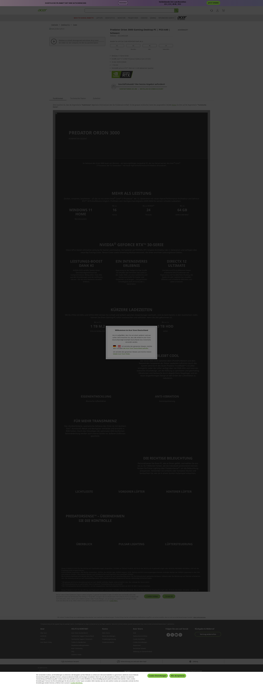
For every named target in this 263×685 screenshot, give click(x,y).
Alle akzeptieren (178, 676)
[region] (131, 678)
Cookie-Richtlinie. (76, 683)
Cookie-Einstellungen (157, 676)
